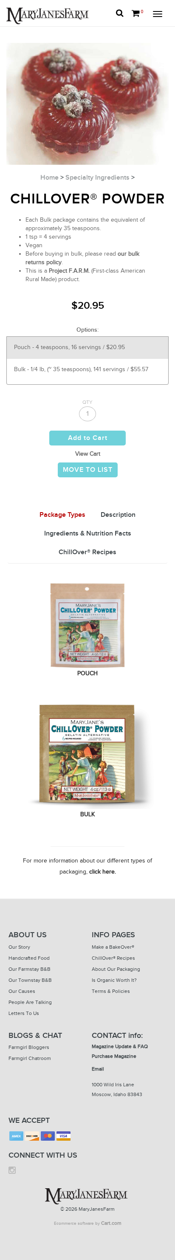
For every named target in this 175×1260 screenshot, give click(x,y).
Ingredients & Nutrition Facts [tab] (87, 534)
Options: (87, 329)
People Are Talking (30, 1002)
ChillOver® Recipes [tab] (87, 552)
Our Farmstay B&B (29, 969)
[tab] (62, 515)
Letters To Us (23, 1013)
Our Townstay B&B (30, 980)
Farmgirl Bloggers (28, 1047)
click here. (102, 871)
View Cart (87, 454)
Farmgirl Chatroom (29, 1058)
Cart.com (111, 1223)
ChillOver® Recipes (113, 958)
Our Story (19, 947)
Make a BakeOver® (113, 947)
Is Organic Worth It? (114, 980)
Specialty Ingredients (97, 178)
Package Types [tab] (62, 515)
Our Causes (21, 991)
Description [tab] (118, 515)
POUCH (87, 673)
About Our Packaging (116, 969)
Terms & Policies (111, 991)
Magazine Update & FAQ (120, 1046)
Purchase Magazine (114, 1056)
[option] (87, 348)
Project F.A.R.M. (69, 271)
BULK (87, 814)
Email (98, 1069)
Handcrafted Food (29, 958)
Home (49, 178)
